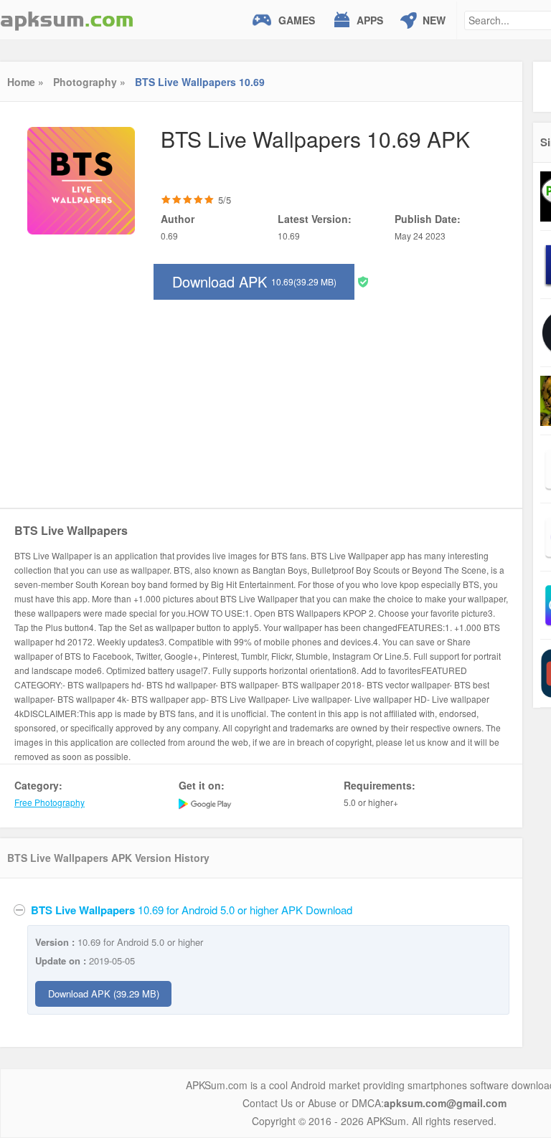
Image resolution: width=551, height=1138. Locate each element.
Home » (25, 82)
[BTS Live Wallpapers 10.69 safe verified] (363, 281)
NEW (434, 20)
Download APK (254, 281)
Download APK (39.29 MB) (103, 993)
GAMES (296, 20)
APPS (370, 20)
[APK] (66, 19)
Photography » (89, 82)
